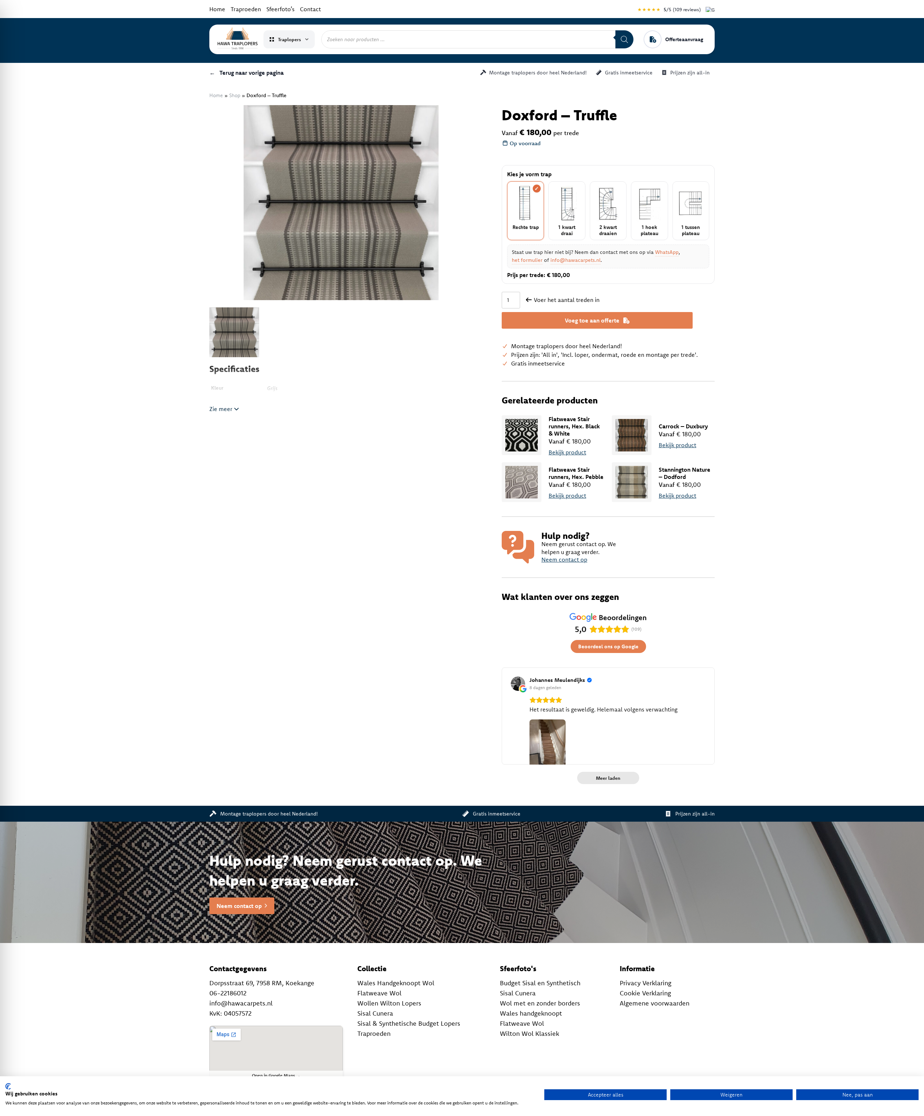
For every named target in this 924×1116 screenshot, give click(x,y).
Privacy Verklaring (645, 983)
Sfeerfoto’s (280, 9)
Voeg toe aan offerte (592, 320)
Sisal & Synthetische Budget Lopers (408, 1023)
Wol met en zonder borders (540, 1003)
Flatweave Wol (379, 993)
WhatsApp (667, 252)
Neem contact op (564, 559)
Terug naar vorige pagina (246, 72)
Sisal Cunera (375, 1013)
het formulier (527, 260)
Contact (310, 9)
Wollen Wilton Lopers (389, 1003)
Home (217, 9)
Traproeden (246, 9)
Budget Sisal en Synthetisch (540, 983)
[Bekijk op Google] (518, 683)
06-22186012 (228, 993)
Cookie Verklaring (645, 993)
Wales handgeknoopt (531, 1013)
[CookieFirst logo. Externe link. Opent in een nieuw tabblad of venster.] (8, 1086)
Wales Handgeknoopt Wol (395, 983)
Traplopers (289, 39)
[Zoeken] (624, 39)
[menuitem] (234, 332)
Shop (234, 95)
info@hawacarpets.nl (575, 260)
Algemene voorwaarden (654, 1003)
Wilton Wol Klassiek (529, 1033)
